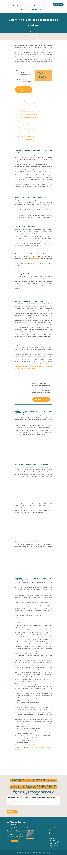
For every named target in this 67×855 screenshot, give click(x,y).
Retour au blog (12, 811)
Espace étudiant (57, 4)
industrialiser (34, 258)
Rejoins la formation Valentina (23, 90)
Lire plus (12, 801)
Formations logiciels (24, 6)
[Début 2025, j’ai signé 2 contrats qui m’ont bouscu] (29, 834)
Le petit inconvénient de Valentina (28, 117)
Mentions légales (55, 842)
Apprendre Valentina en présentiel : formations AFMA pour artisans (31, 797)
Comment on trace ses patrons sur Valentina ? (31, 123)
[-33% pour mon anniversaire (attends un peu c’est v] (20, 834)
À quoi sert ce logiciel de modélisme (29, 109)
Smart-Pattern (46, 209)
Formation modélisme (41, 6)
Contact (38, 9)
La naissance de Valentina (26, 106)
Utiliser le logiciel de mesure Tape (28, 125)
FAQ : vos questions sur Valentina (27, 139)
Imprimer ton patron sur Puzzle (28, 131)
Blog (14, 6)
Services (23, 9)
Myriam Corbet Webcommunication (39, 852)
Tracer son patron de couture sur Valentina (31, 128)
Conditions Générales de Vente (54, 845)
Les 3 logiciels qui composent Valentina (30, 111)
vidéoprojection (19, 184)
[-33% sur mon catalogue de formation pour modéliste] (11, 834)
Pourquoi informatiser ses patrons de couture (31, 101)
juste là (24, 64)
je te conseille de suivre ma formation (38, 613)
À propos (31, 9)
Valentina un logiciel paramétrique (28, 114)
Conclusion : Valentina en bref (26, 136)
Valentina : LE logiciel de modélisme (28, 104)
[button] (54, 831)
